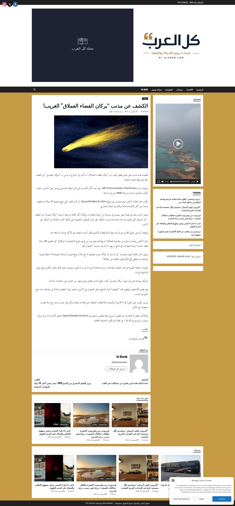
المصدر (145, 328)
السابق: (125, 381)
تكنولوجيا (169, 89)
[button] (173, 480)
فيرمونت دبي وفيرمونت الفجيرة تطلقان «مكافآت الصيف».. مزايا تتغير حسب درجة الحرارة (92, 433)
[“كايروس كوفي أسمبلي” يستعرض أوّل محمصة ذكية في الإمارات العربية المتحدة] (130, 415)
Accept (222, 499)
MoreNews (108, 503)
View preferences (181, 499)
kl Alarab (144, 111)
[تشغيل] (197, 181)
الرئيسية (199, 89)
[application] (178, 144)
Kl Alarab (145, 440)
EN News (144, 89)
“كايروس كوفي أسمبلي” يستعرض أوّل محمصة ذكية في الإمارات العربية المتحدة (130, 433)
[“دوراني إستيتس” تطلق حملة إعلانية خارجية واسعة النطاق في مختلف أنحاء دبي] (181, 468)
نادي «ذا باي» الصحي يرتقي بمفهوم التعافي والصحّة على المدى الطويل (55, 432)
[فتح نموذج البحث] (34, 89)
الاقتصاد (189, 89)
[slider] (180, 181)
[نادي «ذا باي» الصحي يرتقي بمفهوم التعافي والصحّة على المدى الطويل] (52, 415)
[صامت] (162, 181)
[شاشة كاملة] (158, 181)
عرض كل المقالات (116, 368)
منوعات (179, 89)
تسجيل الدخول (195, 245)
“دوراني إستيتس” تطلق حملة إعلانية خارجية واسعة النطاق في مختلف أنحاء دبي (180, 200)
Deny (201, 499)
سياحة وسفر (157, 89)
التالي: (62, 383)
